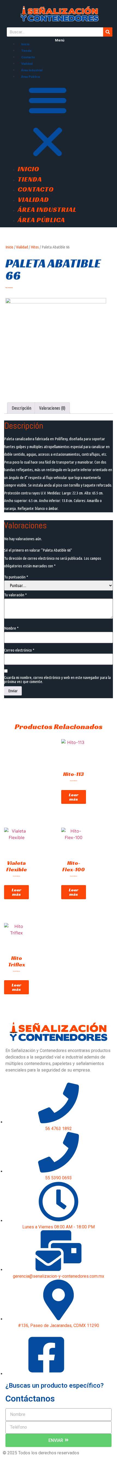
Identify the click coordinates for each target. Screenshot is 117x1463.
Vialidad (27, 64)
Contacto (28, 57)
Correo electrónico (19, 650)
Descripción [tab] (21, 408)
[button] (59, 121)
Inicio (25, 44)
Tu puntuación (16, 577)
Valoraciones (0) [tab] (52, 408)
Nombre (11, 628)
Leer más (74, 797)
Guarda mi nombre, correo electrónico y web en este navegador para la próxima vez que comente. (57, 679)
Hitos (35, 247)
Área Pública (30, 77)
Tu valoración (15, 595)
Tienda (26, 51)
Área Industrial (31, 70)
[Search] (107, 32)
